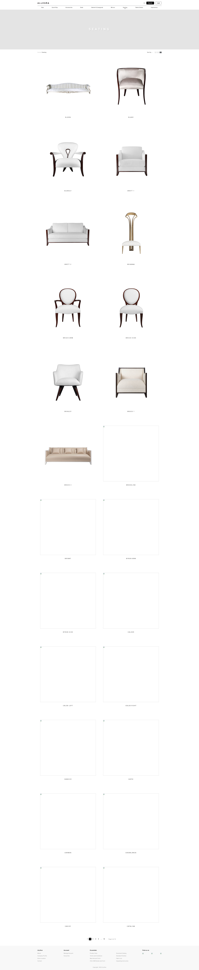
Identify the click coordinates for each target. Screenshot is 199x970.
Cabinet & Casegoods (97, 7)
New (42, 7)
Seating (125, 7)
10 (104, 939)
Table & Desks (139, 7)
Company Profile (42, 955)
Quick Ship (55, 7)
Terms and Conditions (96, 955)
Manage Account (68, 953)
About (39, 953)
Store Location (41, 958)
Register (150, 3)
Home (39, 52)
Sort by (149, 52)
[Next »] (107, 939)
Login (158, 3)
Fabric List (119, 958)
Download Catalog (121, 953)
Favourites (67, 955)
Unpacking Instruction (122, 961)
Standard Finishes (121, 955)
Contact (39, 961)
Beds (81, 7)
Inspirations (154, 7)
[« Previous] (84, 939)
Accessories (69, 7)
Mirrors (113, 7)
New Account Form (95, 958)
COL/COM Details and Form (97, 961)
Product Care (93, 953)
